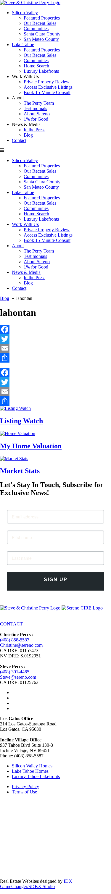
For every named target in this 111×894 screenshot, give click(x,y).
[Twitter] (55, 339)
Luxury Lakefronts (41, 71)
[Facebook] (55, 329)
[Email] (55, 348)
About (18, 245)
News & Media (26, 272)
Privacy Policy (25, 786)
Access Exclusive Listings (48, 87)
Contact (19, 140)
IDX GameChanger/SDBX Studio (36, 884)
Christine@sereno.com (21, 645)
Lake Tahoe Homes (30, 771)
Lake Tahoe (23, 44)
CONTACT (11, 623)
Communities (36, 28)
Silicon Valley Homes (32, 765)
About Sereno (37, 113)
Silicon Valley (25, 12)
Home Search (36, 65)
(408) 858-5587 (14, 639)
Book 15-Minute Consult (47, 92)
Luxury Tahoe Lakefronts (36, 776)
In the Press (34, 129)
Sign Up (55, 579)
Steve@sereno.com (18, 677)
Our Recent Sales (40, 23)
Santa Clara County (42, 33)
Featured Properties (42, 17)
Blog (28, 135)
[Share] (55, 358)
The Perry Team (39, 103)
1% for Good (36, 119)
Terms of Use (24, 791)
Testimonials (35, 108)
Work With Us (25, 224)
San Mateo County (41, 39)
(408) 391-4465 (14, 671)
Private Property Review (47, 81)
